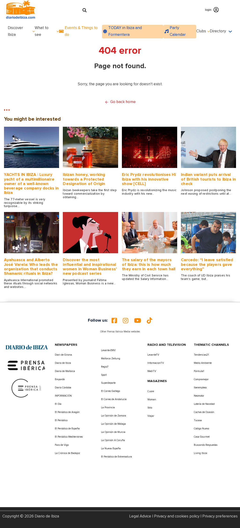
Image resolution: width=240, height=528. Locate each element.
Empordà (60, 379)
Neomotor (199, 395)
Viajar (150, 416)
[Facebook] (114, 320)
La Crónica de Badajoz (67, 453)
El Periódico (61, 420)
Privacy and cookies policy (176, 516)
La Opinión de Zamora (113, 415)
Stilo (149, 407)
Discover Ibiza (15, 31)
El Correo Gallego (110, 391)
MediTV (151, 371)
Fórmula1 (199, 371)
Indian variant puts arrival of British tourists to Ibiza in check (208, 179)
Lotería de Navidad (204, 404)
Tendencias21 (201, 354)
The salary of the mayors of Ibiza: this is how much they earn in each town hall (148, 264)
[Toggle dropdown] (33, 31)
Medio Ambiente (203, 363)
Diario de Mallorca (65, 371)
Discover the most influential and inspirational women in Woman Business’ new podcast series (90, 267)
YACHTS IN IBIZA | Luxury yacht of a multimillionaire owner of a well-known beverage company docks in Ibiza (31, 184)
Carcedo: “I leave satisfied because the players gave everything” (207, 264)
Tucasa (198, 420)
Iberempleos (200, 387)
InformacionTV (155, 363)
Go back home (123, 102)
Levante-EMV (108, 350)
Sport (104, 375)
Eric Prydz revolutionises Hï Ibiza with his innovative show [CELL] (149, 179)
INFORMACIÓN (63, 395)
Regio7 (105, 366)
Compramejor (201, 379)
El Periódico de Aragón (67, 412)
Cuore (150, 391)
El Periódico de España (67, 428)
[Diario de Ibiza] (26, 347)
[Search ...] (84, 10)
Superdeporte (108, 383)
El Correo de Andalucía (114, 399)
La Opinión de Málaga (113, 424)
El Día (58, 404)
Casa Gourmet (202, 436)
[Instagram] (125, 320)
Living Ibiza (200, 453)
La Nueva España (111, 448)
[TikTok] (149, 320)
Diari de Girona (63, 354)
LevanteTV (153, 354)
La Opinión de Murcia (113, 432)
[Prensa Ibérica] (26, 365)
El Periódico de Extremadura (116, 456)
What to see (42, 31)
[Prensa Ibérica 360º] (26, 388)
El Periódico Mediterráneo (69, 436)
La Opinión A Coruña (113, 440)
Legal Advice (140, 516)
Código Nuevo (201, 428)
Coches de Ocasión (204, 412)
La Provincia (108, 407)
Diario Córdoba (63, 387)
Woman (151, 399)
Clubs (201, 31)
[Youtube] (137, 320)
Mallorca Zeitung (110, 358)
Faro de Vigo (62, 445)
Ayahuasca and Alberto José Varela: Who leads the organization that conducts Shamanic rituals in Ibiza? (31, 267)
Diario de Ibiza (63, 363)
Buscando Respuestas (206, 445)
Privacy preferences (220, 516)
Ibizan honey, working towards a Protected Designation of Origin (84, 179)
